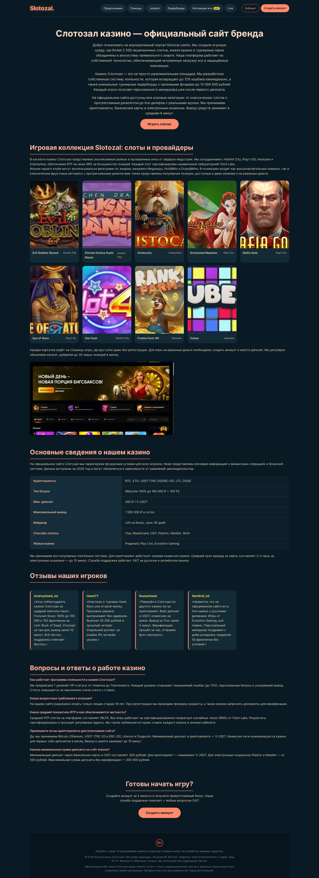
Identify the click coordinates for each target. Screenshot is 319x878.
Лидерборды (176, 8)
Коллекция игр (206, 8)
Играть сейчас (159, 124)
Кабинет (250, 8)
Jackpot (155, 8)
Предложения (113, 8)
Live (230, 8)
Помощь (136, 8)
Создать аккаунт (275, 8)
